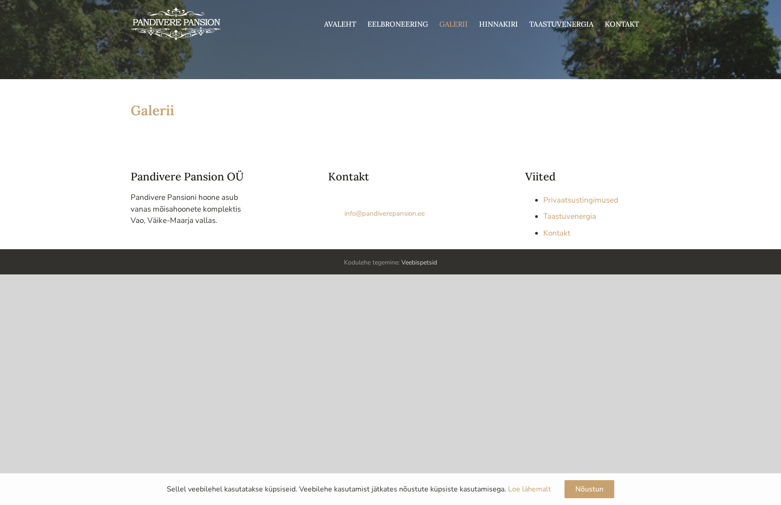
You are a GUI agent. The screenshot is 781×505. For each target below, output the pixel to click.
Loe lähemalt (529, 489)
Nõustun (589, 489)
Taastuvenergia (569, 216)
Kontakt (556, 233)
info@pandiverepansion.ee (384, 213)
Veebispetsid (419, 262)
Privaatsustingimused (580, 200)
